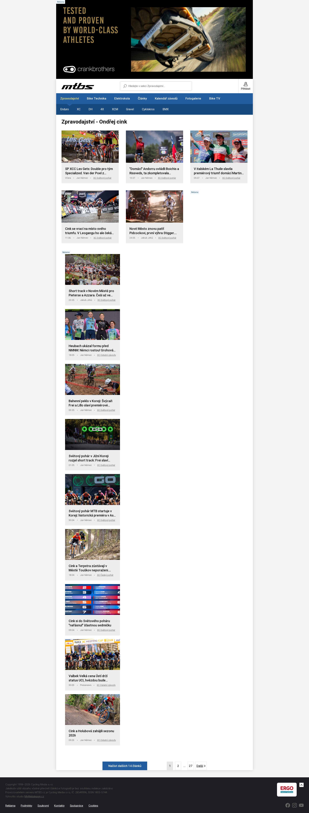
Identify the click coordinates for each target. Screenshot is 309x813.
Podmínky (26, 805)
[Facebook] (287, 805)
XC (78, 109)
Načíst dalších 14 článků (124, 766)
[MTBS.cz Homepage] (78, 86)
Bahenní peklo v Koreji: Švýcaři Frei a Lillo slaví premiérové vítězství (90, 403)
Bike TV (214, 98)
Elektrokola (122, 98)
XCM (115, 109)
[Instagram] (294, 805)
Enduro (64, 109)
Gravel (130, 109)
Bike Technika (96, 98)
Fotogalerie (193, 98)
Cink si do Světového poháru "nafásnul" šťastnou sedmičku (90, 623)
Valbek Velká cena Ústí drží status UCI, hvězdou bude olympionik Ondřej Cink (88, 678)
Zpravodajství (69, 98)
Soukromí (43, 805)
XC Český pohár (105, 575)
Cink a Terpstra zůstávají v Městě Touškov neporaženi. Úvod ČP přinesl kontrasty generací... (89, 568)
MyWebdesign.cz (34, 796)
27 (190, 766)
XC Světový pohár (102, 178)
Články (142, 98)
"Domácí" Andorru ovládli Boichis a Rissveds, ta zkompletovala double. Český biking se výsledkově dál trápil (154, 171)
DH (90, 109)
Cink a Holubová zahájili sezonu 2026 (91, 733)
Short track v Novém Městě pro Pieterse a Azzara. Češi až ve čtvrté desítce (91, 293)
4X (102, 109)
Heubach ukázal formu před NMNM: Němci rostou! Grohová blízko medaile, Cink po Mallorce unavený (92, 348)
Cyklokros (148, 109)
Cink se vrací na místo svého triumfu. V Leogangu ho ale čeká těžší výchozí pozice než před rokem (88, 231)
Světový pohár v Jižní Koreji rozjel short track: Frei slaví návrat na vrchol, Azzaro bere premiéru (90, 458)
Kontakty (59, 805)
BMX (166, 109)
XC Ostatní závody (106, 355)
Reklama (10, 805)
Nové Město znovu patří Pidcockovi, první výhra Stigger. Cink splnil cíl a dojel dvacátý (152, 231)
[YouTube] (301, 805)
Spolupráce (76, 805)
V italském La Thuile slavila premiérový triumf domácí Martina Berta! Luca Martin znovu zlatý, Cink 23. (218, 171)
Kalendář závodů (166, 98)
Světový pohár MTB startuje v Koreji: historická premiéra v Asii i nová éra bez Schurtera (92, 513)
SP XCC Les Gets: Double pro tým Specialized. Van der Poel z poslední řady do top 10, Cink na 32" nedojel (89, 171)
